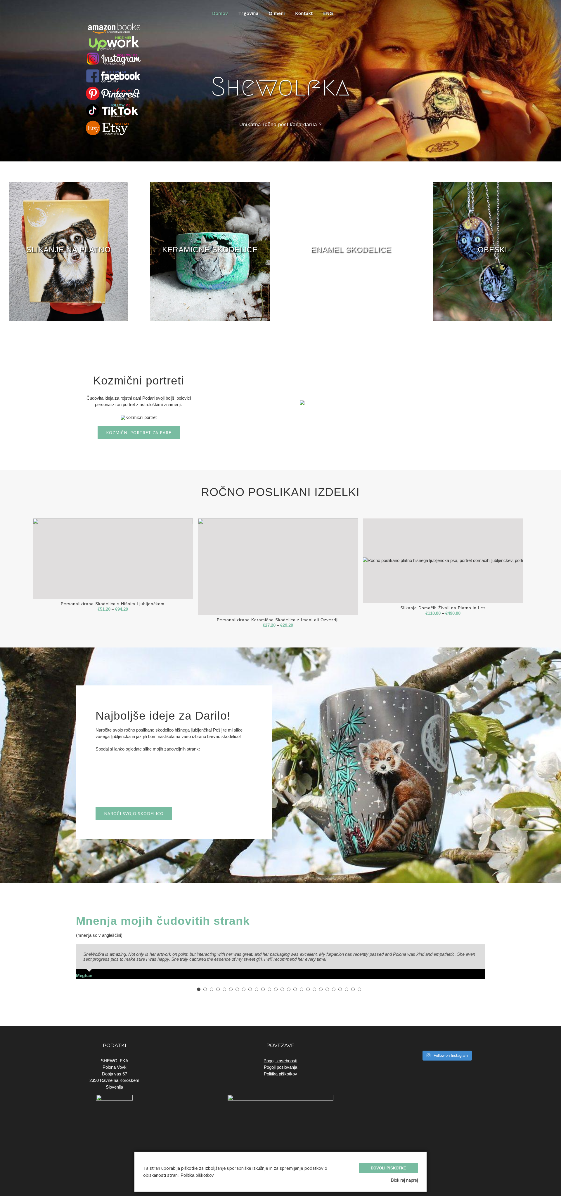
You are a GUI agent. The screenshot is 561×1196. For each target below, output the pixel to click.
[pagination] (198, 984)
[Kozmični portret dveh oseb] (302, 399)
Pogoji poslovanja (280, 1062)
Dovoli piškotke (388, 1168)
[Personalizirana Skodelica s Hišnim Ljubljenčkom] (113, 558)
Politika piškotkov (280, 1068)
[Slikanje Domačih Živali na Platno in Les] (443, 560)
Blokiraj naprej (404, 1180)
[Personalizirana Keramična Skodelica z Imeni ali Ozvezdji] (278, 566)
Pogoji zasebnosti (280, 1055)
